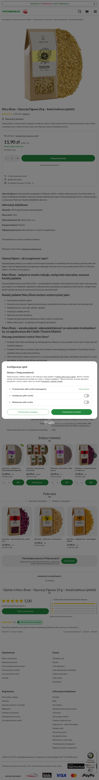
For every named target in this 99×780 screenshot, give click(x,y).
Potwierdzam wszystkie (71, 412)
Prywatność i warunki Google (51, 381)
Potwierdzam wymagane (28, 412)
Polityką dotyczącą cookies (65, 377)
